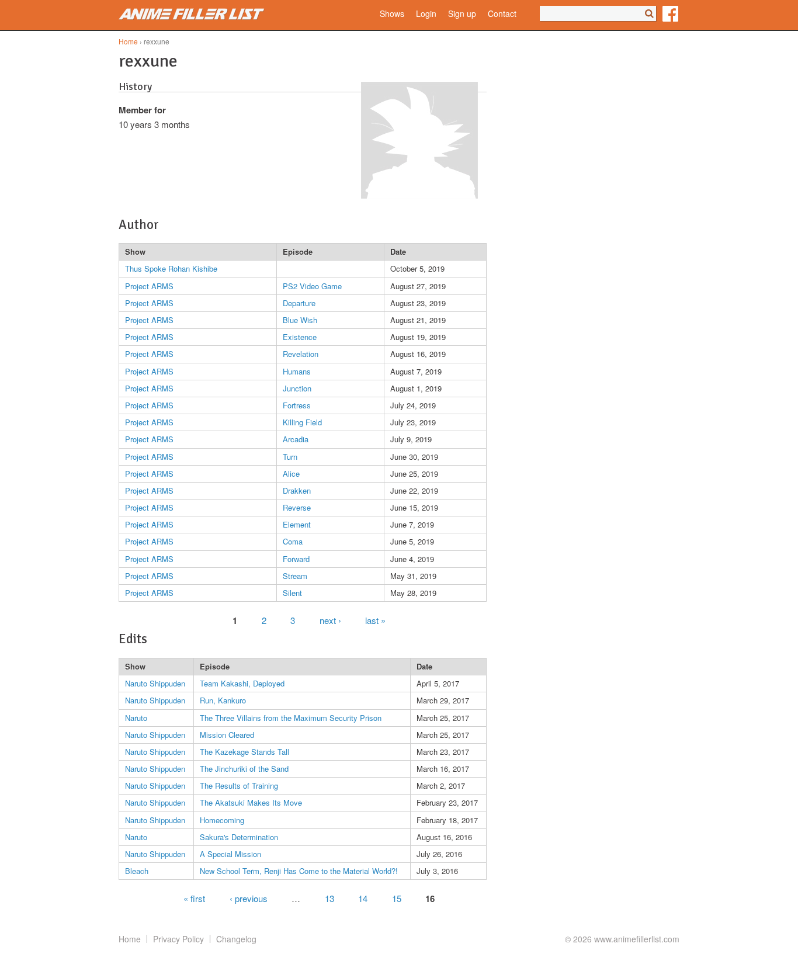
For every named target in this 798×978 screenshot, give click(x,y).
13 (329, 898)
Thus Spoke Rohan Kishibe (171, 268)
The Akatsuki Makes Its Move (251, 802)
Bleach (136, 870)
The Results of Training (239, 785)
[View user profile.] (419, 195)
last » (375, 619)
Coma (293, 541)
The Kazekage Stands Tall (244, 751)
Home (128, 41)
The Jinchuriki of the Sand (244, 768)
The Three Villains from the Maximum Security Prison (290, 717)
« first (194, 898)
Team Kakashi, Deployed (242, 683)
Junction (297, 388)
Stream (295, 575)
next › (330, 619)
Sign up (462, 13)
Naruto (136, 717)
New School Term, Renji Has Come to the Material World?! (299, 870)
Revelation (300, 353)
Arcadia (295, 439)
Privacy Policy (178, 939)
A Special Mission (230, 853)
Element (297, 524)
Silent (292, 592)
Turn (290, 456)
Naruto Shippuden (155, 683)
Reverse (297, 507)
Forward (296, 558)
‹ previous (249, 898)
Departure (299, 302)
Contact (502, 13)
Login (426, 13)
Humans (297, 371)
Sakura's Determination (239, 836)
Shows (392, 13)
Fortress (297, 405)
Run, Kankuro (223, 700)
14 (362, 898)
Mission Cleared (227, 734)
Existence (300, 336)
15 (396, 898)
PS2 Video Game (312, 286)
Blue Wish (300, 319)
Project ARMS (149, 286)
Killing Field (302, 422)
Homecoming (222, 820)
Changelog (236, 939)
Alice (291, 473)
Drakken (297, 490)
